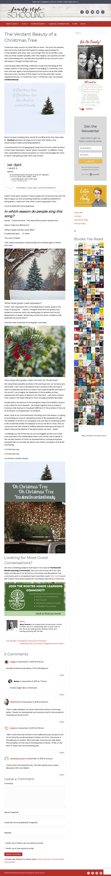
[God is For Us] (76, 245)
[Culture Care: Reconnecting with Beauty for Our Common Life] (102, 350)
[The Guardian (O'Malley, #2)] (102, 376)
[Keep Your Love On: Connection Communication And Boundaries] (102, 284)
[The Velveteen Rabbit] (93, 291)
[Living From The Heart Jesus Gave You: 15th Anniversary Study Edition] (97, 278)
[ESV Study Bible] (93, 350)
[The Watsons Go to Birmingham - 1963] (102, 363)
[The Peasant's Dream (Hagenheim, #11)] (85, 402)
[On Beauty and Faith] (89, 323)
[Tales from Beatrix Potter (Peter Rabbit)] (97, 291)
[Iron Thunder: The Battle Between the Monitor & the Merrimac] (76, 310)
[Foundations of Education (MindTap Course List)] (80, 258)
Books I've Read (88, 239)
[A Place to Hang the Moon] (80, 265)
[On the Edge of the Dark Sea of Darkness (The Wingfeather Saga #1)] (97, 402)
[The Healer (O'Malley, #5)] (89, 376)
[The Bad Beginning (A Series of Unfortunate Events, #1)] (76, 421)
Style (24, 24)
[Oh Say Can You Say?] (102, 323)
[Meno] (80, 428)
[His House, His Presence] (93, 278)
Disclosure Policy (81, 220)
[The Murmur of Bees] (80, 363)
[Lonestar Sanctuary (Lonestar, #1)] (97, 382)
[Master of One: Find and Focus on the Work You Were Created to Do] (85, 311)
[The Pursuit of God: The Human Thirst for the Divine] (102, 422)
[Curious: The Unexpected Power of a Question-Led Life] (76, 356)
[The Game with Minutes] (80, 284)
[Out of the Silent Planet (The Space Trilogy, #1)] (89, 421)
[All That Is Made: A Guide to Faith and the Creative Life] (97, 317)
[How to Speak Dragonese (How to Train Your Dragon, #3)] (89, 369)
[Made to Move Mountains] (89, 415)
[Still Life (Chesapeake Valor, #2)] (102, 265)
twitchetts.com (17, 758)
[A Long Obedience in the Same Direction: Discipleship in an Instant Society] (76, 343)
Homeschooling (37, 24)
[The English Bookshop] (89, 317)
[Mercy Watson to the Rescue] (97, 388)
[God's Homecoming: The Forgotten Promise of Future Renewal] (80, 245)
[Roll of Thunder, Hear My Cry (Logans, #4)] (97, 363)
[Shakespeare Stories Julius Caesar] (97, 343)
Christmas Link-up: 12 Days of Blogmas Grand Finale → (42, 643)
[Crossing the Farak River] (80, 395)
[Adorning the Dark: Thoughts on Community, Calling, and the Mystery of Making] (102, 409)
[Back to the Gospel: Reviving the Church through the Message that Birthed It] (89, 278)
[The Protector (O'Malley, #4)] (93, 376)
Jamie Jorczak (39, 873)
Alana (13, 728)
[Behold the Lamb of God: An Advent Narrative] (89, 350)
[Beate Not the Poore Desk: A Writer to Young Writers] (102, 330)
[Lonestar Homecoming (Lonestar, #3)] (89, 382)
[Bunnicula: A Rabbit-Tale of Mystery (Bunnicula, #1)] (85, 297)
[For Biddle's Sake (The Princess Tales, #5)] (89, 396)
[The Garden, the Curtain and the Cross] (76, 277)
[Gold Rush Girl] (93, 402)
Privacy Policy (80, 223)
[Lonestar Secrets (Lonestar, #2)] (93, 382)
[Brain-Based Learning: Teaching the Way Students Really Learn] (97, 252)
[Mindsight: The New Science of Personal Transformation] (89, 245)
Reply (62, 675)
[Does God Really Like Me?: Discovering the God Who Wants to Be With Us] (89, 272)
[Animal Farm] (89, 409)
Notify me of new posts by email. (20, 848)
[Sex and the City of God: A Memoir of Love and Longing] (102, 291)
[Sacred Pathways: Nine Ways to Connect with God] (93, 324)
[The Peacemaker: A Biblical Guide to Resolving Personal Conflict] (85, 363)
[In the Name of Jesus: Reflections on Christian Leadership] (85, 356)
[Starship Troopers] (102, 343)
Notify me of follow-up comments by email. (24, 843)
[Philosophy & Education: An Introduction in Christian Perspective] (102, 252)
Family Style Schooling (16, 873)
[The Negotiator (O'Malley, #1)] (76, 383)
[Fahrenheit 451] (80, 415)
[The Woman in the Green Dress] (85, 395)
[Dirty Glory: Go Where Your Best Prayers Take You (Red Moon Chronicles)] (97, 284)
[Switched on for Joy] (93, 258)
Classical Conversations (59, 24)
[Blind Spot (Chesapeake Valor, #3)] (97, 265)
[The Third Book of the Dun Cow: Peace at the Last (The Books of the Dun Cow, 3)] (85, 330)
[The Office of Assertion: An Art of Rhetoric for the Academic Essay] (97, 356)
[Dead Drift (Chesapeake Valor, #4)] (93, 265)
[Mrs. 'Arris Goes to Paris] (93, 311)
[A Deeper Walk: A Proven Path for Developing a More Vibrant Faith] (80, 272)
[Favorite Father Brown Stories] (85, 324)
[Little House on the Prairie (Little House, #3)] (76, 389)
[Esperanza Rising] (93, 363)
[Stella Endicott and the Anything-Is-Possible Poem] (85, 389)
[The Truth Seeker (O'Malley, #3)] (97, 376)
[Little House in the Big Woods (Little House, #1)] (80, 389)
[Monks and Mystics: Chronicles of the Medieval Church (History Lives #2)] (80, 408)
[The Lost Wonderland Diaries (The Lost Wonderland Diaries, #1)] (97, 408)
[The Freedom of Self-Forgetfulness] (97, 422)
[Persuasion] (102, 298)
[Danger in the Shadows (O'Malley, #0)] (76, 376)
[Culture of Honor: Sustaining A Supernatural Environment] (85, 291)
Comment (8, 783)
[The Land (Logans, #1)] (85, 369)
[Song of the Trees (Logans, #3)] (76, 369)
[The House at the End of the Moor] (93, 409)
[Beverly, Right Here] (76, 350)
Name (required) (11, 812)
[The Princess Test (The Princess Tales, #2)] (76, 409)
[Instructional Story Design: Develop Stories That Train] (93, 252)
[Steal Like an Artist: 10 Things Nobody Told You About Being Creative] (76, 323)
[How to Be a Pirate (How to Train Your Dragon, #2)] (93, 369)
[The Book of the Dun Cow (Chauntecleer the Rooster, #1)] (89, 337)
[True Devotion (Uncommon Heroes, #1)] (89, 265)
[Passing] (80, 376)
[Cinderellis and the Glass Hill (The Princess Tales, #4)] (93, 395)
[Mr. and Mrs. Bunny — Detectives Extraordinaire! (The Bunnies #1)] (89, 291)
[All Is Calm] (80, 382)
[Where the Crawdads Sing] (102, 317)
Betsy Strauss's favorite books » (94, 436)
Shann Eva (15, 702)
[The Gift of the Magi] (85, 350)
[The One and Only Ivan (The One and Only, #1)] (102, 415)
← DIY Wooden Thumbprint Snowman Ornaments (25, 641)
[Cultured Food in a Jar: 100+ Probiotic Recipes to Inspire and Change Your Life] (76, 317)
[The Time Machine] (85, 304)
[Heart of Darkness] (76, 415)
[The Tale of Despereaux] (85, 421)
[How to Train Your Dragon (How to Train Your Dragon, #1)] (102, 369)
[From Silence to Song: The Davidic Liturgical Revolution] (89, 258)
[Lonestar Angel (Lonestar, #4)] (85, 382)
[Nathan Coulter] (93, 330)
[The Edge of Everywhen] (102, 382)
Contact (77, 216)
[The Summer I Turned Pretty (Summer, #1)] (85, 284)
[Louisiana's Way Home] (80, 350)
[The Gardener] (76, 304)
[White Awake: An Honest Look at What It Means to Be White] (89, 363)
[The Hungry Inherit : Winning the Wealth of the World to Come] (93, 298)
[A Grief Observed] (85, 252)
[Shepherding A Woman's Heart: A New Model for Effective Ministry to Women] (76, 337)
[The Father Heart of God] (80, 291)
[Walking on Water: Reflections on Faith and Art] (97, 310)
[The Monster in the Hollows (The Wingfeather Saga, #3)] (93, 422)
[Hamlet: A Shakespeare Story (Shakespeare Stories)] (89, 343)
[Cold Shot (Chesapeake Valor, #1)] (76, 272)
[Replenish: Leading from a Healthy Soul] (76, 258)
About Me (78, 212)
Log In (82, 24)
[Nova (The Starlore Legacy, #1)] (76, 291)
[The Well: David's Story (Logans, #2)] (80, 369)
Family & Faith (11, 24)
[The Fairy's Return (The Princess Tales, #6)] (93, 389)
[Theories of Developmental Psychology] (93, 246)
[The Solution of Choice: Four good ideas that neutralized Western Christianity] (97, 271)
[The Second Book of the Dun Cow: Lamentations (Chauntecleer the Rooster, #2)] (89, 330)
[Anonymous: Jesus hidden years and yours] (93, 284)
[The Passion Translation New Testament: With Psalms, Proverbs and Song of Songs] (102, 258)
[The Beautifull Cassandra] (97, 297)
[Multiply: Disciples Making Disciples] (93, 337)
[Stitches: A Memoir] (93, 304)
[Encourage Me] (80, 297)
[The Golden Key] (102, 337)
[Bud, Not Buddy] (80, 422)
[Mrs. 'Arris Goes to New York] (89, 310)
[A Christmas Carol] (97, 350)
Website (7, 833)
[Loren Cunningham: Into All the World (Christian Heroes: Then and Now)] (97, 337)
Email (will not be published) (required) (21, 822)
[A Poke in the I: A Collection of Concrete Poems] (76, 329)
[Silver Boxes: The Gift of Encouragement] (102, 304)
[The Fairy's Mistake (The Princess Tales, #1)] (102, 402)
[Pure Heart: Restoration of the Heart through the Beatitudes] (80, 311)
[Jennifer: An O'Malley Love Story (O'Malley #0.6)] (97, 369)
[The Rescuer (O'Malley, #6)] (85, 376)
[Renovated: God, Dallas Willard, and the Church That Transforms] (102, 271)
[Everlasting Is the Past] (85, 337)
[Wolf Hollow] (102, 278)
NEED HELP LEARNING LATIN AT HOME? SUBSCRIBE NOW (55, 2)
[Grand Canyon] (89, 303)
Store (74, 24)
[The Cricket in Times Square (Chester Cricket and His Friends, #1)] (80, 252)
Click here (54, 576)
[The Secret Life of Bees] (97, 304)
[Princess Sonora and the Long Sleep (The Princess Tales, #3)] (76, 403)
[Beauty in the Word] (102, 356)
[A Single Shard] (76, 284)
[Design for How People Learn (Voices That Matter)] (89, 251)
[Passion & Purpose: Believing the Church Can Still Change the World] (97, 258)
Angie (13, 662)
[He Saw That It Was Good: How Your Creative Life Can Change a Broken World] (80, 324)
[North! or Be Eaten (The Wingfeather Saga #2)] (89, 389)
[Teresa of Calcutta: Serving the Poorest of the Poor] (97, 396)
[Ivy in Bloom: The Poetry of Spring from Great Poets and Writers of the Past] (85, 414)
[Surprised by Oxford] (76, 298)
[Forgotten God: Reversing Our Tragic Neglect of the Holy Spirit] (80, 343)
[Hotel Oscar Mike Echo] (89, 285)
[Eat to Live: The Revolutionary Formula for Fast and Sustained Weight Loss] (85, 317)
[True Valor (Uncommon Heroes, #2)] (85, 265)
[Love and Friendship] (89, 297)
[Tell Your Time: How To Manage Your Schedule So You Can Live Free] (97, 324)
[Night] (76, 252)
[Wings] (80, 304)
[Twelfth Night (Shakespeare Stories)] (93, 343)
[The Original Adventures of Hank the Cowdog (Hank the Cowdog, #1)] (80, 278)
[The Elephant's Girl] (89, 402)
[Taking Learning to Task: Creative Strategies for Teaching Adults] (93, 356)
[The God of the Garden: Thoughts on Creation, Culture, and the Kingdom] (97, 330)
